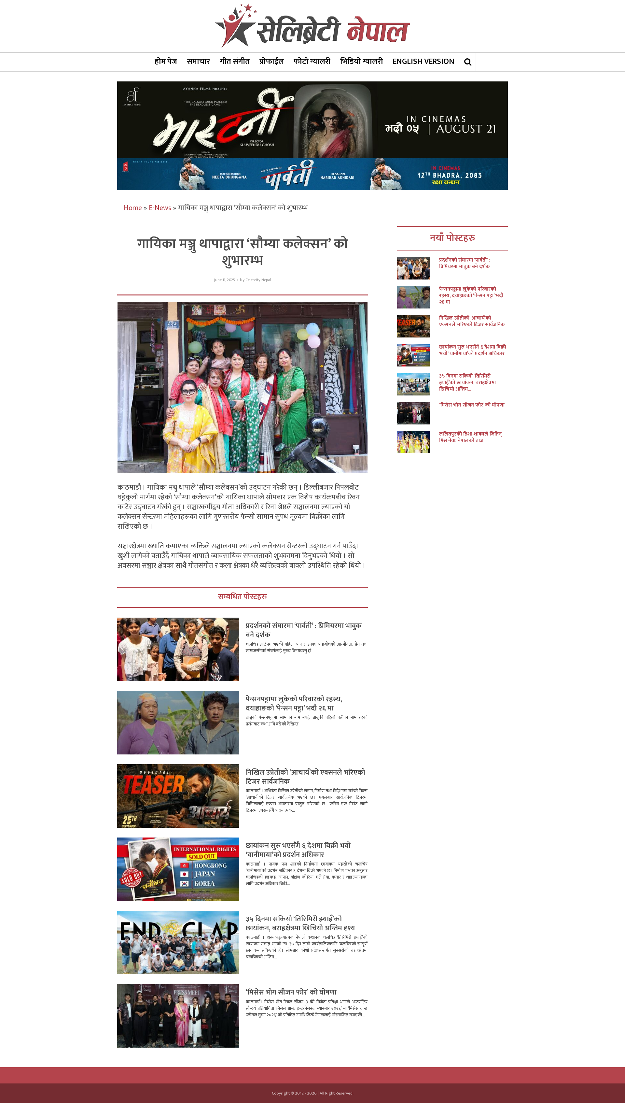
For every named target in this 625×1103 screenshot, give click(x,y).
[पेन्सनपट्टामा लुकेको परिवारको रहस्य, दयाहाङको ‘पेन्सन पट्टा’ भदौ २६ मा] (418, 297)
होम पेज (166, 61)
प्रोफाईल (271, 61)
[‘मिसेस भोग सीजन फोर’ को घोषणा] (418, 413)
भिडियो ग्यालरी (361, 61)
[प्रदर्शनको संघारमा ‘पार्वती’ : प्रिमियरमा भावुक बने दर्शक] (418, 268)
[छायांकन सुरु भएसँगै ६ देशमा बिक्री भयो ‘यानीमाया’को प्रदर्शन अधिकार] (418, 355)
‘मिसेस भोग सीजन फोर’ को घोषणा (291, 992)
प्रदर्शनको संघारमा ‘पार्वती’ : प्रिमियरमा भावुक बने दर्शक (304, 630)
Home (133, 208)
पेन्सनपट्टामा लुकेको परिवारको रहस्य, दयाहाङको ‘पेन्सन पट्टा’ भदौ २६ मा (294, 703)
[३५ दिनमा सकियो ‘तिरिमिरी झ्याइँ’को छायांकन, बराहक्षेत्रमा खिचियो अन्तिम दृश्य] (418, 384)
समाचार (198, 61)
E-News (160, 208)
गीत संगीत (235, 61)
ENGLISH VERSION (423, 61)
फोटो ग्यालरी (312, 61)
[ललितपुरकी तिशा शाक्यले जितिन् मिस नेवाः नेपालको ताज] (418, 442)
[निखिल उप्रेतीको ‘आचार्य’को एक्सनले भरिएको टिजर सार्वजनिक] (418, 326)
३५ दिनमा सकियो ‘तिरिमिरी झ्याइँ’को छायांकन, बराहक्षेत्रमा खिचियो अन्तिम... (467, 383)
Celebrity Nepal (258, 280)
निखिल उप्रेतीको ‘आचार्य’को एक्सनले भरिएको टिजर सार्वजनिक (305, 777)
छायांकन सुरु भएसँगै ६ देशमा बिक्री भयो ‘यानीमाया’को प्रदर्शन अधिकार (298, 850)
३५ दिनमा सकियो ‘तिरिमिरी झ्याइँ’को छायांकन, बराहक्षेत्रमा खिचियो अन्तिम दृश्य (300, 923)
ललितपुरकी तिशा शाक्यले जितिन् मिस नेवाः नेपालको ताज (470, 437)
